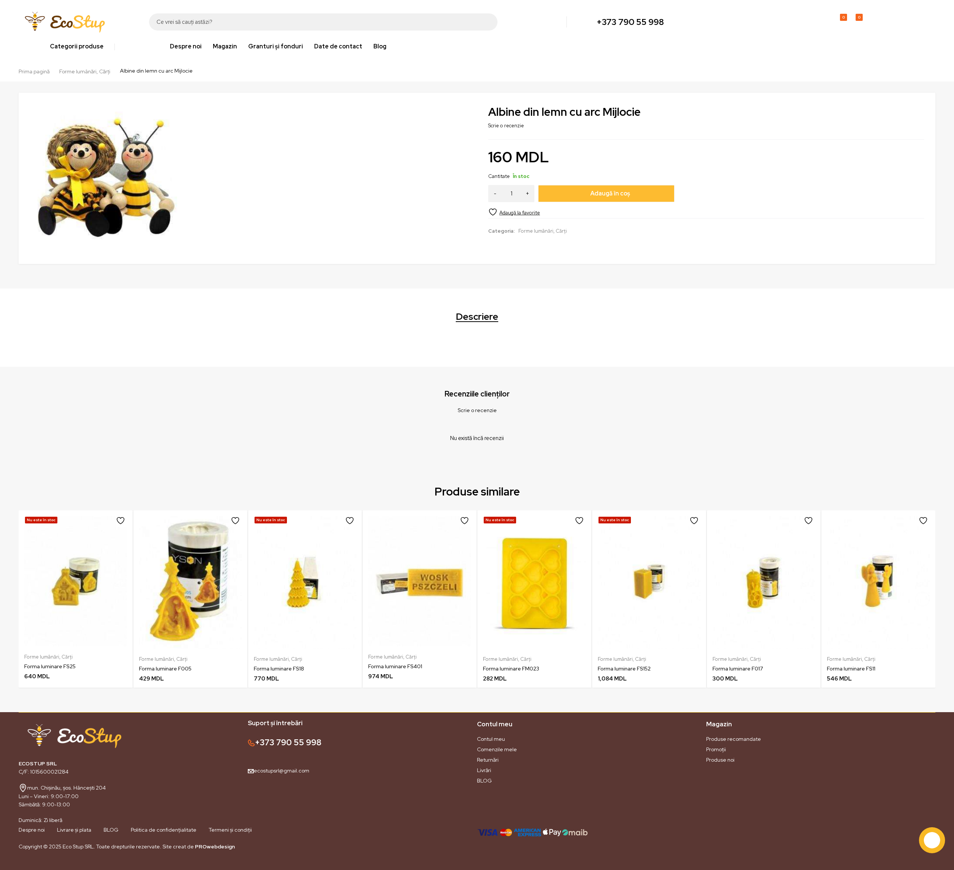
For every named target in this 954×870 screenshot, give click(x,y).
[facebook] (18, 864)
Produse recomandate (733, 739)
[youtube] (48, 864)
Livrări (484, 770)
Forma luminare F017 (738, 668)
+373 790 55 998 (630, 22)
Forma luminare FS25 (50, 666)
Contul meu (491, 739)
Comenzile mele (497, 749)
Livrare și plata (74, 829)
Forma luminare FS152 (624, 668)
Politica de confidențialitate (163, 829)
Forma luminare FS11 (851, 668)
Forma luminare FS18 (279, 668)
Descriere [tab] (477, 317)
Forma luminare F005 (165, 668)
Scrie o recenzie (506, 125)
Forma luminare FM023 (511, 668)
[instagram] (33, 864)
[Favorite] (514, 212)
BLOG (484, 780)
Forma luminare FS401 (395, 666)
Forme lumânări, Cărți (84, 71)
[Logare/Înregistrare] (823, 22)
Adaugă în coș (610, 193)
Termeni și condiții (230, 829)
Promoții (716, 749)
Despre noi (32, 829)
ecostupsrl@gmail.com (281, 770)
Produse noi (720, 759)
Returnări (488, 759)
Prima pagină (34, 71)
